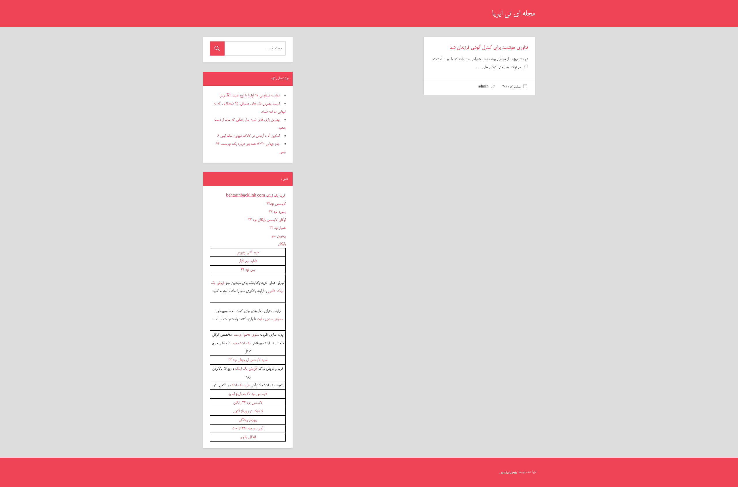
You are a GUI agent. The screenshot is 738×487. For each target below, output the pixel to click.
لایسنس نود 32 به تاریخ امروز (248, 394)
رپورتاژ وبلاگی (248, 420)
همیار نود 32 (278, 228)
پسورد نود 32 (277, 212)
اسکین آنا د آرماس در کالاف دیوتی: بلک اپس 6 (248, 136)
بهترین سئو (278, 236)
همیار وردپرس (508, 472)
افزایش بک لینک (246, 368)
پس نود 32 (248, 269)
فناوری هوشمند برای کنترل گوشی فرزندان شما (488, 48)
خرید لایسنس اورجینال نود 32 (248, 360)
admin (483, 87)
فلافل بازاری (248, 437)
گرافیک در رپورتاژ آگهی (248, 411)
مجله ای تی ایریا (513, 14)
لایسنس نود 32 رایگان (247, 402)
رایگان (282, 244)
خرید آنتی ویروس (247, 252)
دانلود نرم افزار (248, 261)
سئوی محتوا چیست (246, 334)
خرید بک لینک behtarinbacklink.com (256, 195)
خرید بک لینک (240, 385)
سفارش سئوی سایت (270, 319)
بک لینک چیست (239, 343)
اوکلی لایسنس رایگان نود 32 (267, 220)
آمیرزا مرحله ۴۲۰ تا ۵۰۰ (247, 428)
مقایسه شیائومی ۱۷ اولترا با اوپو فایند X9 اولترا (249, 95)
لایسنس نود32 (276, 203)
